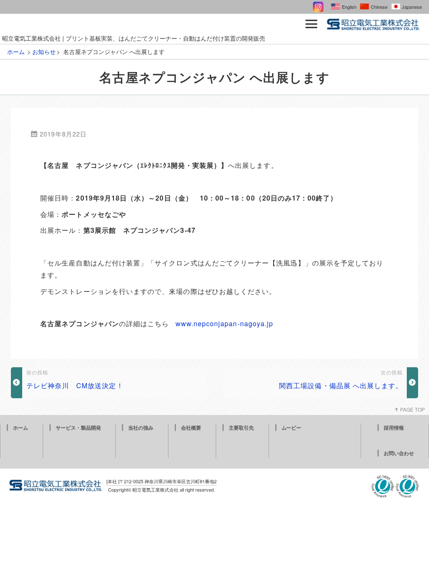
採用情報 (394, 427)
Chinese (379, 6)
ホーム (20, 427)
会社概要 (191, 427)
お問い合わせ (399, 453)
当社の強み (140, 427)
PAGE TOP (412, 409)
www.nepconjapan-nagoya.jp (225, 323)
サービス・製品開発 (78, 427)
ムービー (291, 427)
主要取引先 (241, 427)
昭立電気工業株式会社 (155, 489)
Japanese (412, 6)
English (349, 6)
